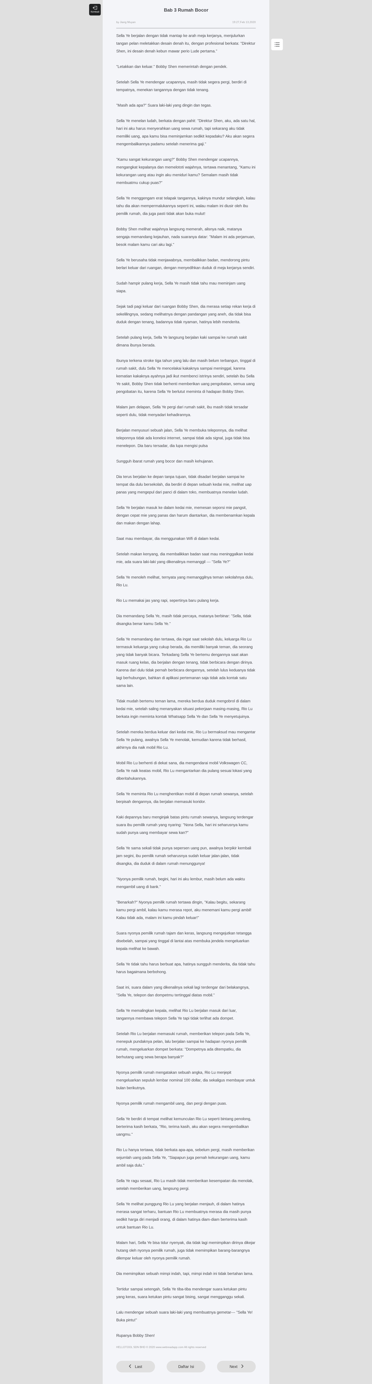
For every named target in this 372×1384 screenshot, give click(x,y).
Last (138, 1366)
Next (234, 1366)
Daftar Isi (186, 1366)
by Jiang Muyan (126, 22)
